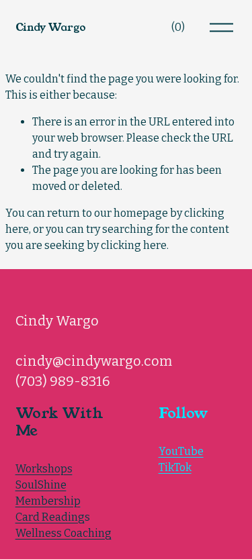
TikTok (175, 467)
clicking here (134, 245)
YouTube (181, 451)
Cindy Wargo (50, 27)
